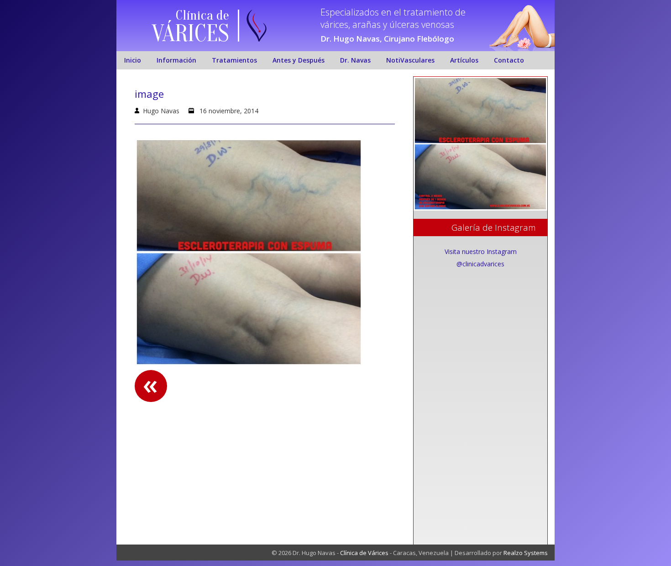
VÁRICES (190, 34)
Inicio (132, 60)
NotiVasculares (410, 60)
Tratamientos (234, 60)
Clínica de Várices (364, 553)
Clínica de (202, 15)
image (149, 94)
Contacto (509, 60)
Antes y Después (299, 60)
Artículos (464, 60)
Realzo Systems (525, 553)
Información (176, 60)
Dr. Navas (355, 60)
